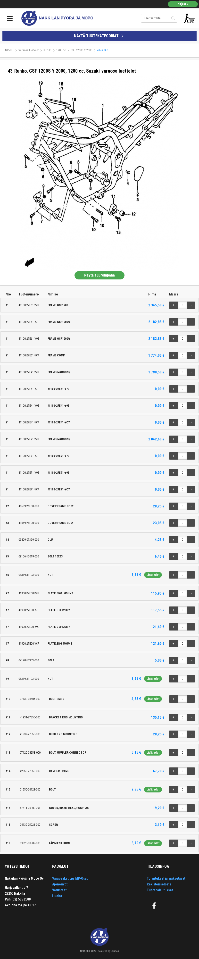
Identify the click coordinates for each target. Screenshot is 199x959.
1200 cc (61, 50)
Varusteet (59, 890)
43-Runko (102, 50)
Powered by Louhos (108, 951)
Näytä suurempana (99, 275)
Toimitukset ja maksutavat (166, 878)
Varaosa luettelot (28, 50)
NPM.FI (9, 50)
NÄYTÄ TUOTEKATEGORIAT (97, 36)
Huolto (57, 896)
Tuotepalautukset (160, 890)
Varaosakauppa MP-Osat (70, 878)
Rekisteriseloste (159, 884)
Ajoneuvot (59, 884)
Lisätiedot (153, 575)
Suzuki (47, 50)
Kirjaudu (183, 4)
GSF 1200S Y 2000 (81, 50)
